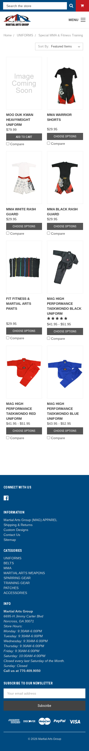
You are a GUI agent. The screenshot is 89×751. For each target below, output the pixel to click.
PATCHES (11, 588)
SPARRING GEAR (17, 578)
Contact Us (12, 535)
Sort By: (43, 46)
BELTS (9, 563)
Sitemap (10, 540)
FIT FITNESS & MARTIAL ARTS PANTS (18, 303)
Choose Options (65, 136)
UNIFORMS (12, 558)
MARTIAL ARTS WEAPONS (24, 573)
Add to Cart (24, 137)
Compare (17, 144)
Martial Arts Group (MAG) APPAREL (30, 520)
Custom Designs (16, 530)
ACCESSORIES (15, 593)
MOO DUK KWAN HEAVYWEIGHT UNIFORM (19, 120)
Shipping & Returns (18, 525)
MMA (7, 568)
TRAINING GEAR (17, 583)
